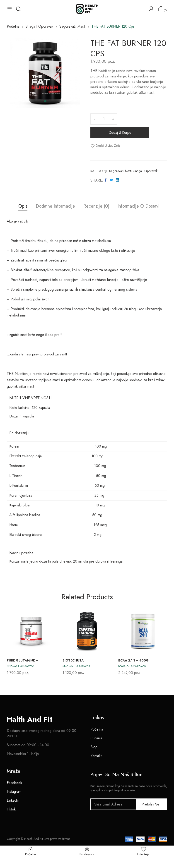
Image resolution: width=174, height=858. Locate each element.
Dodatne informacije (55, 206)
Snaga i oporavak (145, 171)
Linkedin (13, 800)
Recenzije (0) (96, 206)
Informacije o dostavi (139, 206)
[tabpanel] (45, 73)
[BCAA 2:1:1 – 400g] (142, 631)
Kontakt (96, 755)
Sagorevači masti (120, 171)
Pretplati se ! (152, 804)
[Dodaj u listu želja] (47, 617)
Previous (11, 641)
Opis (22, 206)
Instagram (14, 791)
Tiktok (11, 809)
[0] (161, 9)
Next (162, 641)
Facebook (14, 782)
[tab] (23, 207)
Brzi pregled (47, 627)
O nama (96, 738)
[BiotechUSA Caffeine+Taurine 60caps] (87, 631)
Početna (96, 729)
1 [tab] (45, 101)
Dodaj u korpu (120, 132)
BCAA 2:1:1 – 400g (133, 660)
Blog (93, 747)
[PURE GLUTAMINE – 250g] (31, 631)
